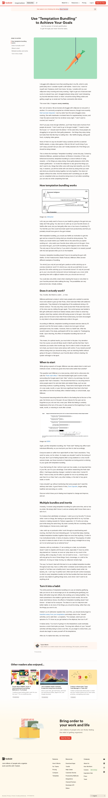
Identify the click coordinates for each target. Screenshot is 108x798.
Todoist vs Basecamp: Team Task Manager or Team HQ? (82, 671)
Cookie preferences (21, 795)
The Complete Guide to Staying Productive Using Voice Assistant (53, 671)
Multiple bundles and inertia (20, 51)
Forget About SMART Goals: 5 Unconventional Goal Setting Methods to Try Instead (25, 671)
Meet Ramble (64, 9)
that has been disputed (47, 113)
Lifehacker (49, 217)
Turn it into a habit (17, 53)
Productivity (16, 697)
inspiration (20, 3)
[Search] (36, 2)
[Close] (95, 9)
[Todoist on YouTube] (104, 760)
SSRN (48, 441)
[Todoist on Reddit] (104, 772)
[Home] (7, 3)
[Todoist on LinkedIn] (104, 764)
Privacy (9, 795)
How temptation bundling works (19, 42)
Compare (73, 697)
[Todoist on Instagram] (104, 768)
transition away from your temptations (52, 614)
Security (4, 795)
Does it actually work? (18, 45)
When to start (16, 48)
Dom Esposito (72, 486)
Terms (13, 795)
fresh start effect (51, 375)
